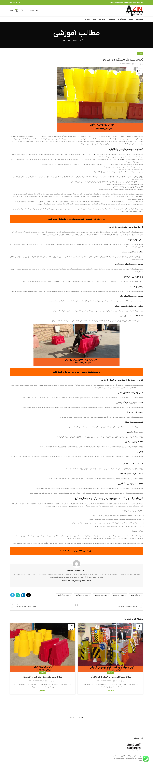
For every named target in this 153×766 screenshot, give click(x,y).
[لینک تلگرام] (11, 2)
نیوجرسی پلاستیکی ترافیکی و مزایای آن (110, 677)
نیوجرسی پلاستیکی (101, 595)
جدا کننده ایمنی (92, 154)
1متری (115, 141)
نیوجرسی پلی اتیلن (81, 595)
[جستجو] (26, 10)
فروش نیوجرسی (118, 595)
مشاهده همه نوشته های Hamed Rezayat (76, 581)
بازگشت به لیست (76, 605)
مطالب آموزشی (82, 40)
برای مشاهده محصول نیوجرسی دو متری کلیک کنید (76, 372)
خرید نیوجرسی (135, 595)
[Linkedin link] (16, 2)
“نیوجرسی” (121, 159)
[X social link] (19, 2)
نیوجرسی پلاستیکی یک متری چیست (42, 677)
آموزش (140, 53)
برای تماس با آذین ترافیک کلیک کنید (76, 550)
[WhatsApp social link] (14, 2)
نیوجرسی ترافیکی (63, 595)
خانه (88, 40)
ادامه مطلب (110, 690)
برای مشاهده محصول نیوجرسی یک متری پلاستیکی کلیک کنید (76, 219)
